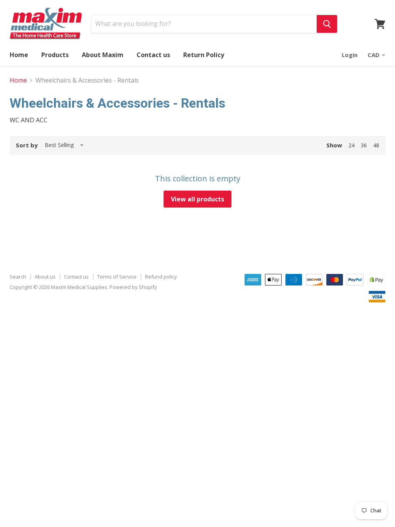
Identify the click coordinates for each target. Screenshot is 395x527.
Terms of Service (117, 276)
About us (45, 276)
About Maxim (102, 55)
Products (55, 55)
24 (351, 145)
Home (19, 55)
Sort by (27, 145)
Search (18, 276)
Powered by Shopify (133, 287)
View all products (197, 199)
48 (376, 145)
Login (350, 55)
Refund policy (161, 276)
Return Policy (203, 55)
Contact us (153, 55)
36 (364, 145)
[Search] (327, 24)
